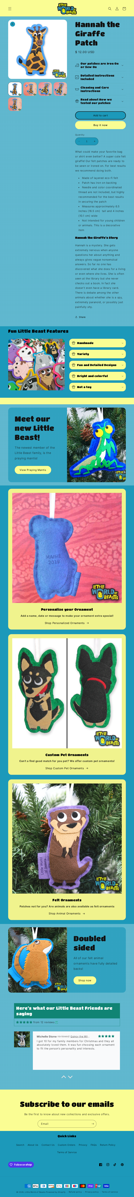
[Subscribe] (92, 1124)
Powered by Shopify (56, 1192)
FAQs (94, 1144)
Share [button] (82, 317)
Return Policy (107, 1144)
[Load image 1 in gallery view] (15, 89)
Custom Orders (66, 1144)
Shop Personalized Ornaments (65, 623)
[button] (9, 8)
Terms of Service (67, 1152)
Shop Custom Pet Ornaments (64, 768)
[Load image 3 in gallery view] (45, 89)
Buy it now (100, 125)
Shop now (84, 980)
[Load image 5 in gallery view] (15, 104)
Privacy (83, 1144)
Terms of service (110, 1192)
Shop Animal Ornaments (65, 913)
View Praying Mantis (33, 470)
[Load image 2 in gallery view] (30, 89)
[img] (24, 1022)
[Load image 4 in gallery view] (60, 89)
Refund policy (75, 1192)
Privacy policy (92, 1192)
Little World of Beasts (35, 1192)
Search (20, 1144)
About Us (33, 1144)
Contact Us (48, 1144)
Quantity (79, 134)
